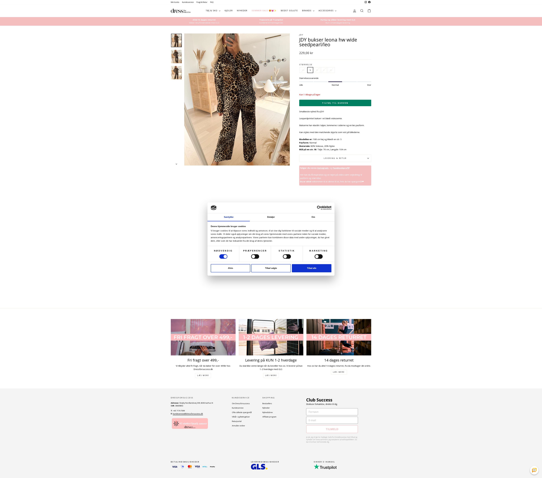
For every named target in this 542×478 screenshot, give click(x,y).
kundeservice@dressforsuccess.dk (188, 413)
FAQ (212, 2)
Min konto (175, 2)
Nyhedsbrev (267, 412)
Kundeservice (188, 2)
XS (303, 70)
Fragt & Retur (201, 2)
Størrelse (305, 64)
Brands (307, 10)
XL (331, 70)
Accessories (326, 10)
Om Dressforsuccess (241, 403)
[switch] (255, 256)
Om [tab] (313, 217)
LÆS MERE (203, 375)
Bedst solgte (289, 10)
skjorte (334, 132)
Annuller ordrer (238, 425)
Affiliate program (269, 416)
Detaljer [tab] (271, 217)
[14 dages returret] (338, 337)
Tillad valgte (271, 268)
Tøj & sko (212, 10)
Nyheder (242, 10)
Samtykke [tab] (229, 217)
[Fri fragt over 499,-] (203, 337)
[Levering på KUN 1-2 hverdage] (271, 337)
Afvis (230, 268)
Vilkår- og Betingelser (241, 416)
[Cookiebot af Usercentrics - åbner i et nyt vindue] (319, 208)
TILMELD (332, 429)
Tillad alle (311, 268)
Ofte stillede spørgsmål (242, 412)
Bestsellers (267, 403)
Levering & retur (335, 158)
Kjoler (229, 10)
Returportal (237, 421)
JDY (301, 35)
